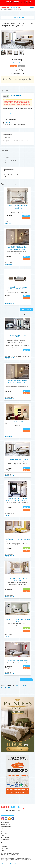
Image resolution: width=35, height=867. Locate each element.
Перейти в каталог (26, 309)
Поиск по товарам (5, 830)
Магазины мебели (5, 824)
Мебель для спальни (11, 13)
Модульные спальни (6, 687)
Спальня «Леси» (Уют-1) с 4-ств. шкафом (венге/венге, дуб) (17, 460)
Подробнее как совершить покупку (9, 863)
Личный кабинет (5, 839)
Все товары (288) (8, 114)
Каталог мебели (5, 822)
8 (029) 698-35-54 (18, 73)
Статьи (2, 835)
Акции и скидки (5, 831)
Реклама (3, 844)
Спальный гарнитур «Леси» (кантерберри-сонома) (17, 287)
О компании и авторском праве (8, 855)
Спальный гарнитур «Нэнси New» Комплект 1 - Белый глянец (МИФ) (17, 499)
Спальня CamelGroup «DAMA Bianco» (17, 336)
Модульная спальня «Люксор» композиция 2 (17, 579)
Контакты (3, 850)
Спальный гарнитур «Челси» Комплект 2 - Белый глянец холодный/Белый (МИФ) (17, 248)
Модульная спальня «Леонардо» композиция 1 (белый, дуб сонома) (18, 538)
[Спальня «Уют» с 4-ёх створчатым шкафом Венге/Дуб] (17, 48)
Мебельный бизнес (5, 837)
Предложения (4, 848)
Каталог (3, 13)
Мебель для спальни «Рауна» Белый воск (17, 620)
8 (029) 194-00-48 (9, 556)
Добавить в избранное (17, 62)
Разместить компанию (7, 814)
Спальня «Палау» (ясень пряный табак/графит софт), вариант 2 (17, 659)
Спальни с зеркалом (20, 685)
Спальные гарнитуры (22, 13)
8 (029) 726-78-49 (9, 358)
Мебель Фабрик (16, 95)
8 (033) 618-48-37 (9, 436)
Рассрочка (3, 841)
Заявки (2, 843)
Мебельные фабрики (6, 826)
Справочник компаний (6, 828)
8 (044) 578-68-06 (9, 475)
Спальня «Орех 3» (17, 421)
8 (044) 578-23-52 (9, 636)
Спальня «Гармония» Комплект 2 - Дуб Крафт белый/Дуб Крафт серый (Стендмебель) (17, 207)
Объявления (4, 846)
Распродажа (4, 833)
